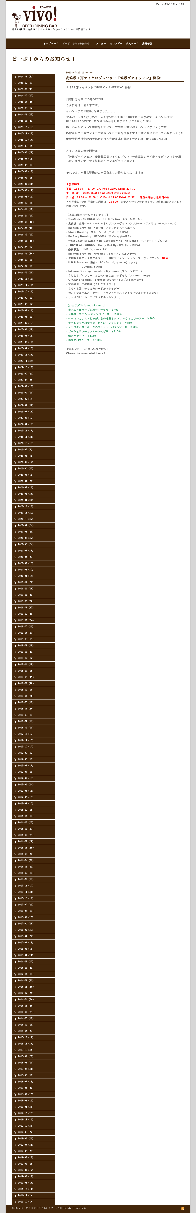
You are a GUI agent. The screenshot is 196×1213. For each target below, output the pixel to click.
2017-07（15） (26, 766)
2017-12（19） (26, 734)
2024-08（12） (26, 228)
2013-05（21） (26, 1082)
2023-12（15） (26, 279)
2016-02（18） (26, 873)
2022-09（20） (26, 374)
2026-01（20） (26, 121)
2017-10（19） (26, 747)
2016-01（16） (26, 879)
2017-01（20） (26, 804)
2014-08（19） (26, 987)
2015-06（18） (26, 924)
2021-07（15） (26, 462)
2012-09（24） (26, 1132)
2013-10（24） (26, 1050)
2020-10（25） (26, 519)
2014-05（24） (26, 1006)
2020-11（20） (26, 513)
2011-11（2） (25, 1195)
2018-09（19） (26, 677)
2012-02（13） (26, 1176)
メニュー (101, 44)
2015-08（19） (26, 911)
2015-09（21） (26, 905)
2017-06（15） (26, 772)
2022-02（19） (26, 418)
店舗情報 (147, 44)
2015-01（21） (26, 955)
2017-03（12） (26, 791)
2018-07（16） (26, 690)
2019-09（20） (26, 601)
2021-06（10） (26, 469)
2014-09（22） (26, 981)
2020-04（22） (26, 557)
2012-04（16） (26, 1164)
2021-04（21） (26, 481)
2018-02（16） (26, 721)
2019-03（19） (26, 639)
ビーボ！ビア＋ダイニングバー (38, 1208)
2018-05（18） (26, 702)
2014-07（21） (26, 993)
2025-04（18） (26, 178)
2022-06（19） (26, 393)
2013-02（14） (26, 1101)
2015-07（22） (26, 917)
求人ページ (132, 44)
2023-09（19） (26, 298)
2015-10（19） (26, 898)
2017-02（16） (26, 797)
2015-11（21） (26, 892)
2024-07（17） (26, 235)
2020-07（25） (26, 538)
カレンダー (116, 44)
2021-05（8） (25, 475)
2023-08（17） (26, 304)
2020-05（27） (26, 551)
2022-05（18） (26, 399)
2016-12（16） (26, 810)
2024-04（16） (26, 254)
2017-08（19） (26, 759)
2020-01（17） (26, 576)
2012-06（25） (26, 1151)
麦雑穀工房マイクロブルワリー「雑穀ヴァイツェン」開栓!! (114, 78)
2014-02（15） (26, 1025)
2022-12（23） (26, 355)
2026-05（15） (26, 96)
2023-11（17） (26, 285)
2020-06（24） (26, 544)
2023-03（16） (26, 336)
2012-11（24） (26, 1120)
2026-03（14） (26, 108)
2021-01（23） (26, 500)
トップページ (51, 44)
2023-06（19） (26, 317)
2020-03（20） (26, 563)
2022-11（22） (26, 361)
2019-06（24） (26, 620)
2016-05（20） (26, 854)
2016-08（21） (26, 835)
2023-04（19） (26, 329)
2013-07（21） (26, 1069)
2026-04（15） (26, 102)
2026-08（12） (26, 77)
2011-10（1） (25, 1202)
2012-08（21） (26, 1139)
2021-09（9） (25, 450)
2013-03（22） (26, 1094)
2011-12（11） (26, 1189)
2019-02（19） (26, 646)
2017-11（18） (26, 740)
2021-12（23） (26, 431)
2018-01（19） (26, 728)
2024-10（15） (26, 216)
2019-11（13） (26, 589)
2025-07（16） (26, 159)
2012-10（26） (26, 1126)
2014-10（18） (26, 974)
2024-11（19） (26, 209)
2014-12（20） (26, 962)
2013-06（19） (26, 1075)
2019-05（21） (26, 627)
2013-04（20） (26, 1088)
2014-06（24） (26, 999)
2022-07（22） (26, 386)
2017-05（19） (26, 778)
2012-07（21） (26, 1145)
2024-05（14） (26, 247)
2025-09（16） (26, 146)
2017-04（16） (26, 785)
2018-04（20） (26, 709)
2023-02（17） (26, 342)
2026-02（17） (26, 115)
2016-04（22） (26, 860)
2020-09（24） (26, 525)
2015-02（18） (26, 949)
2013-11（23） (26, 1044)
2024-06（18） (26, 241)
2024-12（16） (26, 203)
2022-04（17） (26, 405)
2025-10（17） (26, 140)
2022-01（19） (26, 424)
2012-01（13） (26, 1183)
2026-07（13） (26, 83)
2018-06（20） (26, 696)
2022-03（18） (26, 412)
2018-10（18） (26, 671)
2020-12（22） (26, 506)
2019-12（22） (26, 582)
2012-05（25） (26, 1157)
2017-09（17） (26, 753)
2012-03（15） (26, 1170)
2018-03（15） (26, 715)
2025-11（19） (26, 134)
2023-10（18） (26, 292)
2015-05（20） (26, 930)
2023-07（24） (26, 311)
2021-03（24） (26, 488)
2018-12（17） (26, 658)
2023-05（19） (26, 323)
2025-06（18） (26, 165)
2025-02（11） (26, 190)
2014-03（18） (26, 1018)
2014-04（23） (26, 1012)
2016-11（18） (26, 816)
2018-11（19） (26, 664)
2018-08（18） (26, 683)
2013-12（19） (26, 1037)
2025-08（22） (26, 153)
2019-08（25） (26, 608)
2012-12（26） (26, 1113)
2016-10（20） (26, 822)
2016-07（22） (26, 841)
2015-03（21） (26, 943)
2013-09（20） (26, 1056)
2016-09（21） (26, 829)
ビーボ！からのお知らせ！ (77, 44)
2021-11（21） (26, 437)
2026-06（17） (26, 89)
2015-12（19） (26, 886)
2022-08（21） (26, 380)
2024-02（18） (26, 266)
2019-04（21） (26, 633)
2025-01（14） (26, 197)
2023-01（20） (26, 348)
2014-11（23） (26, 968)
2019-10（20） (26, 595)
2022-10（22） (26, 367)
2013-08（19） (26, 1063)
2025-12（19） (26, 127)
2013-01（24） (26, 1107)
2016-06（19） (26, 848)
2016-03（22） (26, 867)
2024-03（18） (26, 260)
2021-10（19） (26, 443)
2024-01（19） (26, 273)
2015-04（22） (26, 936)
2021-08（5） (25, 456)
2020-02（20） (26, 570)
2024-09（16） (26, 222)
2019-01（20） (26, 652)
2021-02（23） (26, 494)
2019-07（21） (26, 614)
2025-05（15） (26, 171)
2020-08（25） (26, 532)
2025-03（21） (26, 184)
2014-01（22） (26, 1031)
